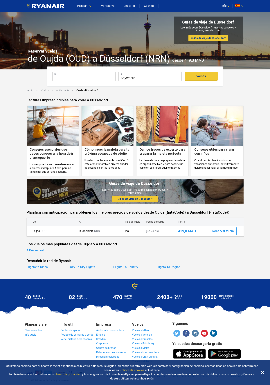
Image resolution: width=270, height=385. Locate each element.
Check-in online (33, 330)
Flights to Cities (37, 267)
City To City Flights (82, 267)
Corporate (102, 343)
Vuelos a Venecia (142, 334)
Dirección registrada (107, 356)
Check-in (129, 6)
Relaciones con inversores (111, 352)
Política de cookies (132, 370)
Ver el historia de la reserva (76, 339)
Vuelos (45, 90)
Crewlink (101, 339)
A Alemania (62, 90)
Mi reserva (107, 6)
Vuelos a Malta (140, 347)
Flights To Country (125, 267)
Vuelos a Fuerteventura (145, 352)
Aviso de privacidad (68, 374)
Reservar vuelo (223, 231)
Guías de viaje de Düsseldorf (208, 38)
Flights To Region (168, 267)
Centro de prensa (106, 347)
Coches (149, 6)
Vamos (201, 76)
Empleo (100, 334)
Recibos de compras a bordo (77, 334)
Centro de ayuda (70, 330)
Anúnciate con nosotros (110, 330)
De (55, 74)
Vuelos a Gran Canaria (145, 356)
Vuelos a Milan (140, 330)
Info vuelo (30, 334)
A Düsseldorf (35, 250)
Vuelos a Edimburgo (143, 343)
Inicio (30, 90)
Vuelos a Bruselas (142, 339)
